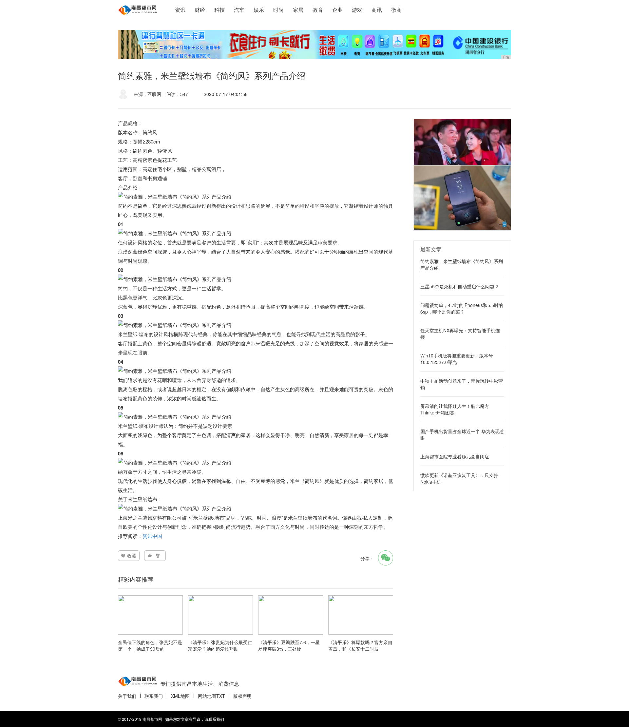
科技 (219, 9)
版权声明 (242, 696)
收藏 (131, 555)
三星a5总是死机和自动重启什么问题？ (459, 286)
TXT (220, 696)
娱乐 (259, 9)
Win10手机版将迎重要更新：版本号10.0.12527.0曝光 (456, 358)
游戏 (357, 9)
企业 (337, 9)
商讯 (377, 9)
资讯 (180, 9)
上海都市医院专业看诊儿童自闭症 (454, 456)
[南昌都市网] (137, 10)
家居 (298, 9)
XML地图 (180, 696)
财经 (200, 9)
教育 (318, 9)
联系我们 (153, 696)
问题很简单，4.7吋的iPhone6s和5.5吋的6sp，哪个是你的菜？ (461, 308)
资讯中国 (152, 535)
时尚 (278, 9)
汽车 (239, 9)
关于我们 (127, 696)
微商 (396, 9)
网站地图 (207, 696)
